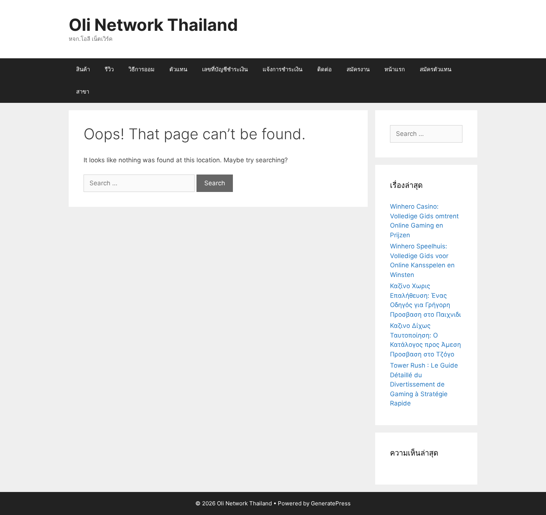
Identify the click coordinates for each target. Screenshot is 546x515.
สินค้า (83, 69)
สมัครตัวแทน (435, 69)
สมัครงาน (358, 69)
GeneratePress (331, 503)
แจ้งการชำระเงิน (282, 69)
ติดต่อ (324, 69)
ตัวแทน (178, 69)
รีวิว (109, 69)
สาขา (82, 91)
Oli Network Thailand (153, 24)
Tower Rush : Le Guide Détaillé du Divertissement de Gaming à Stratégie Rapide (424, 384)
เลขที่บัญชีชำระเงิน (225, 69)
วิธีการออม (142, 69)
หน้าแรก (394, 69)
